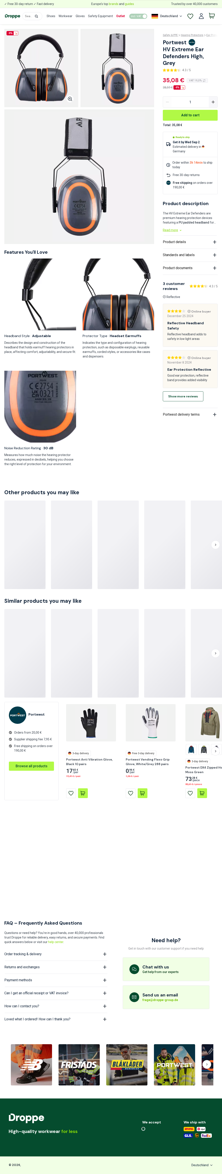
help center (55, 942)
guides (129, 4)
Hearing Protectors (192, 35)
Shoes (51, 16)
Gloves (80, 16)
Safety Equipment (100, 16)
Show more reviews (183, 396)
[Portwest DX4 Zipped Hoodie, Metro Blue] (191, 749)
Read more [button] (170, 230)
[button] (36, 16)
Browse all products (31, 766)
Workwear (65, 16)
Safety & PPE (170, 35)
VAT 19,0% (195, 80)
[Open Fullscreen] (70, 99)
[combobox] (32, 16)
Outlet (120, 16)
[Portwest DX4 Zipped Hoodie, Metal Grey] (203, 749)
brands (113, 4)
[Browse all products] (31, 761)
